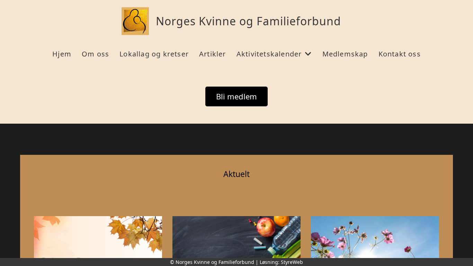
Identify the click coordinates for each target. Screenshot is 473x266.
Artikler (212, 54)
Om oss (95, 54)
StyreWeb (292, 262)
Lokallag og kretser (154, 54)
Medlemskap (345, 54)
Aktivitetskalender (269, 54)
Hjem (61, 54)
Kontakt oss (399, 54)
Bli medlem (236, 96)
